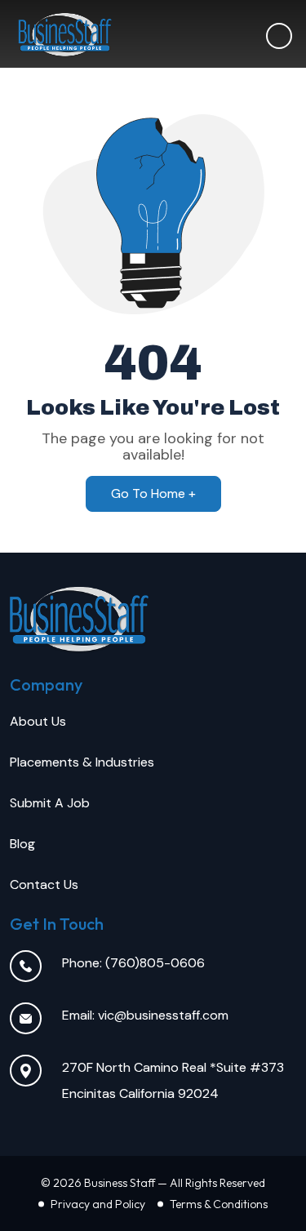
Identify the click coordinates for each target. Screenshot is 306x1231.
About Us (38, 721)
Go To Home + (153, 493)
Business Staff (119, 1182)
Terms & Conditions (219, 1204)
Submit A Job (50, 802)
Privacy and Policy (98, 1204)
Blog (22, 843)
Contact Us (44, 884)
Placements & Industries (82, 762)
